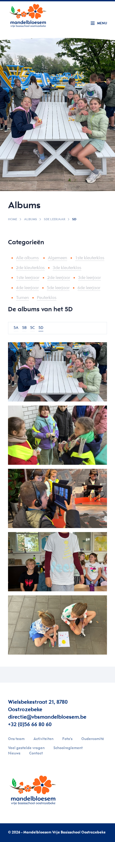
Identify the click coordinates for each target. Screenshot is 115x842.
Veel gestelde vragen (26, 748)
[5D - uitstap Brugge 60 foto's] (57, 498)
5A (16, 328)
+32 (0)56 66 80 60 (30, 724)
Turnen (22, 298)
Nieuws (14, 753)
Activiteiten (43, 739)
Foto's (67, 739)
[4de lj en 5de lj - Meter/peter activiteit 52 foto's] (57, 625)
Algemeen (57, 258)
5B (24, 328)
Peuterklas (46, 298)
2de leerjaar (58, 278)
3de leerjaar (89, 278)
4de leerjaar (27, 288)
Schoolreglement (68, 748)
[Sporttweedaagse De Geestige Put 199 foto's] (57, 372)
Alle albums (27, 258)
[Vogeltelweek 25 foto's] (57, 435)
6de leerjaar (89, 288)
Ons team (16, 739)
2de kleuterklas (30, 268)
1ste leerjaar (27, 278)
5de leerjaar (54, 219)
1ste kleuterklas (89, 258)
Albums (30, 219)
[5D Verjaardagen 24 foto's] (57, 561)
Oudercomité (92, 739)
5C (32, 328)
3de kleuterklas (67, 268)
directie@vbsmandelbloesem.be (47, 717)
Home (12, 219)
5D (41, 328)
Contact (36, 753)
